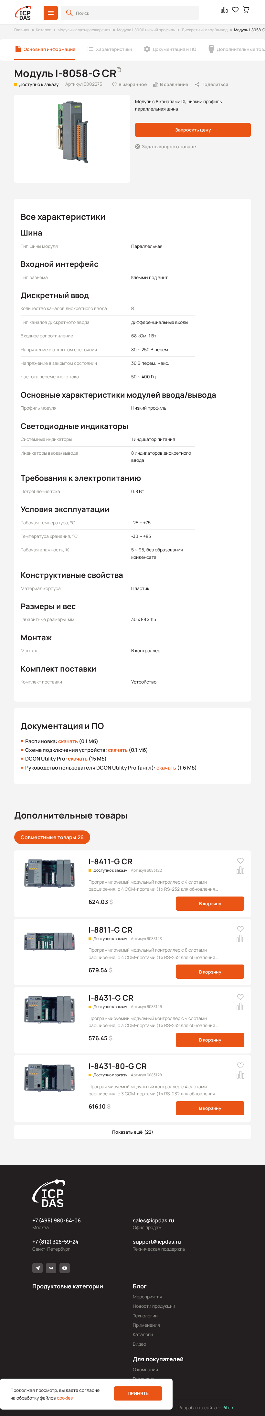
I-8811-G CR (110, 929)
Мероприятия (147, 1297)
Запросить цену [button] (193, 130)
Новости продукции (154, 1306)
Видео (139, 1344)
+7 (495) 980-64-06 (56, 1220)
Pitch (227, 1407)
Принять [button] (138, 1393)
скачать (68, 741)
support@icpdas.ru (157, 1241)
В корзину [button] (210, 903)
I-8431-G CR (111, 997)
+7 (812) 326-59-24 (55, 1241)
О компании (145, 1369)
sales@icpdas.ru (153, 1220)
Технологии (145, 1316)
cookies (65, 1398)
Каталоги (143, 1334)
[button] (51, 13)
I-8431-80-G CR (118, 1066)
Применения (146, 1325)
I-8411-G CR (110, 861)
